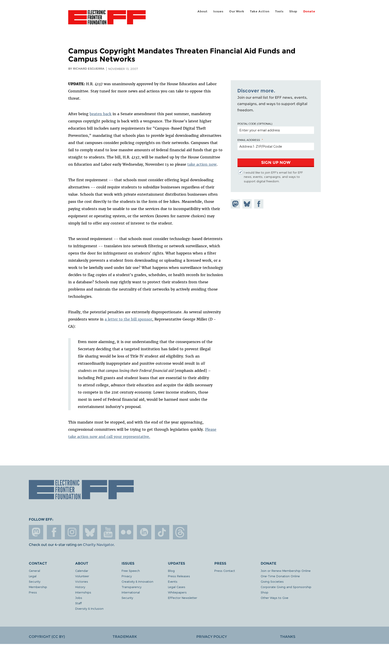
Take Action (259, 11)
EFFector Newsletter (182, 597)
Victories (81, 581)
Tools (279, 11)
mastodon (36, 532)
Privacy (127, 576)
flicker (126, 532)
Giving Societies (272, 581)
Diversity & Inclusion (89, 608)
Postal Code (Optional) (254, 123)
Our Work (236, 11)
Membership (38, 587)
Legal (32, 576)
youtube (108, 532)
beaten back (100, 114)
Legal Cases (176, 587)
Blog (171, 570)
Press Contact (224, 570)
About (202, 11)
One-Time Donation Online (280, 576)
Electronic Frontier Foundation (107, 20)
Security (34, 581)
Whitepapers (177, 592)
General (34, 570)
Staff (78, 603)
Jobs (78, 597)
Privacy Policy (211, 637)
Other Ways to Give (274, 597)
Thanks (287, 637)
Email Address (248, 139)
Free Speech (131, 570)
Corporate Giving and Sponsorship (286, 587)
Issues (218, 11)
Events (172, 581)
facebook (54, 532)
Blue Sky (90, 532)
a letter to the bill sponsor (128, 319)
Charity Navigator (98, 545)
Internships (83, 592)
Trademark (125, 637)
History (80, 587)
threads (180, 532)
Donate (309, 11)
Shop (293, 11)
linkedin (144, 532)
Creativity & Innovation (137, 581)
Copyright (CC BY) (47, 637)
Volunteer (82, 576)
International (131, 592)
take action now (202, 164)
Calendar (81, 570)
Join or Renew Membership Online (286, 570)
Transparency (131, 587)
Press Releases (179, 576)
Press (33, 592)
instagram (72, 532)
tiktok (162, 532)
